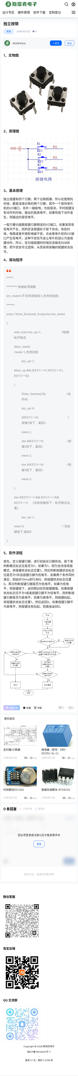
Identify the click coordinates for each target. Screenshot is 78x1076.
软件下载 (39, 12)
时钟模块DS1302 (13, 789)
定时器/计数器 (11, 749)
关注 (57, 43)
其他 (8, 31)
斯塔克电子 (49, 1046)
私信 (69, 43)
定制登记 (55, 12)
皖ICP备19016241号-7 (39, 1051)
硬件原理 (24, 12)
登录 (39, 844)
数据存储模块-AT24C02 (55, 789)
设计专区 (8, 12)
